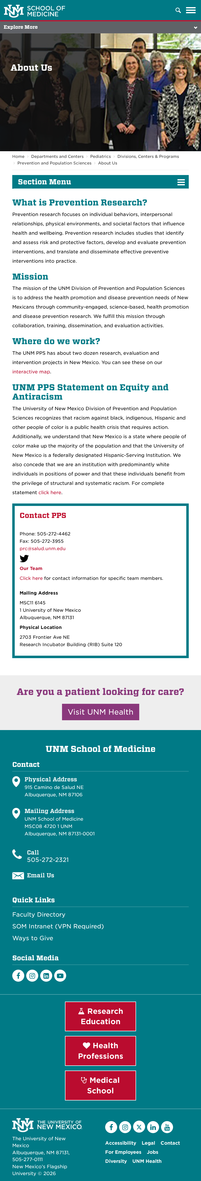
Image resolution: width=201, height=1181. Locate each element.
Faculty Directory (38, 915)
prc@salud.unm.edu (43, 548)
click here (49, 492)
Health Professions (100, 1050)
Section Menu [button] (44, 182)
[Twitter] (139, 1127)
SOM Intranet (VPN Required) (58, 926)
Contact (170, 1143)
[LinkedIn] (46, 976)
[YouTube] (167, 1127)
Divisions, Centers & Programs (148, 156)
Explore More (21, 27)
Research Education (102, 1016)
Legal (148, 1143)
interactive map (31, 372)
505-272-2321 (48, 859)
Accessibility (120, 1143)
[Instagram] (32, 976)
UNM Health (147, 1161)
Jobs (152, 1152)
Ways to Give (32, 938)
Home (18, 156)
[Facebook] (18, 976)
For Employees (123, 1152)
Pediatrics (100, 156)
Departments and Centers (57, 156)
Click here (31, 578)
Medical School (103, 1085)
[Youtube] (60, 976)
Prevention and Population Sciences (54, 163)
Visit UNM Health (101, 711)
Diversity (116, 1161)
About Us (107, 163)
